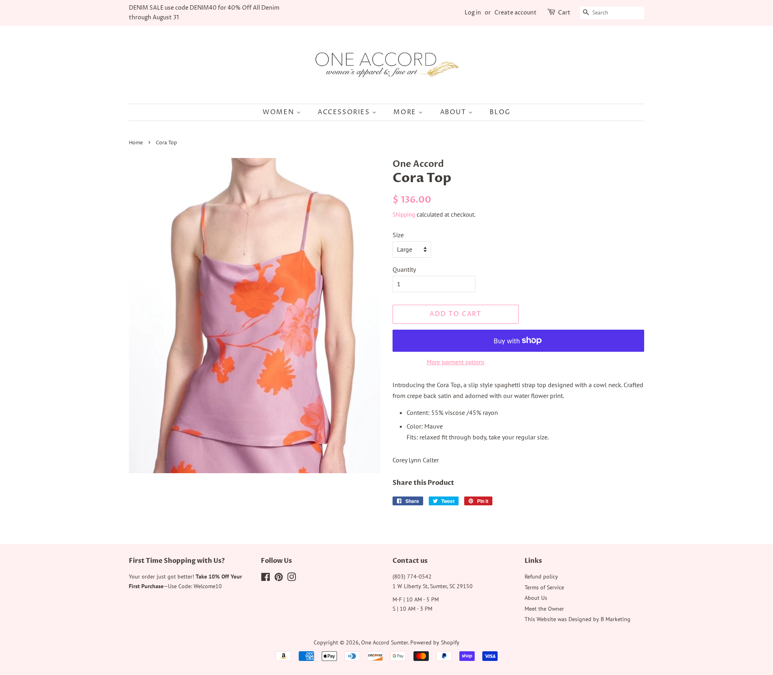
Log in (473, 12)
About (454, 112)
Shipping (404, 214)
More (405, 112)
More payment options (455, 362)
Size (398, 235)
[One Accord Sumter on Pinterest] (278, 578)
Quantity (404, 269)
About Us (536, 597)
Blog (500, 112)
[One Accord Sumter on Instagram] (291, 578)
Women (279, 112)
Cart (564, 12)
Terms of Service (544, 587)
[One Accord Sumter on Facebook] (265, 578)
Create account (515, 12)
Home (136, 143)
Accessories (345, 112)
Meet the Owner (544, 608)
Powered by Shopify (434, 642)
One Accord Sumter (384, 642)
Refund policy (541, 576)
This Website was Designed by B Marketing (577, 619)
